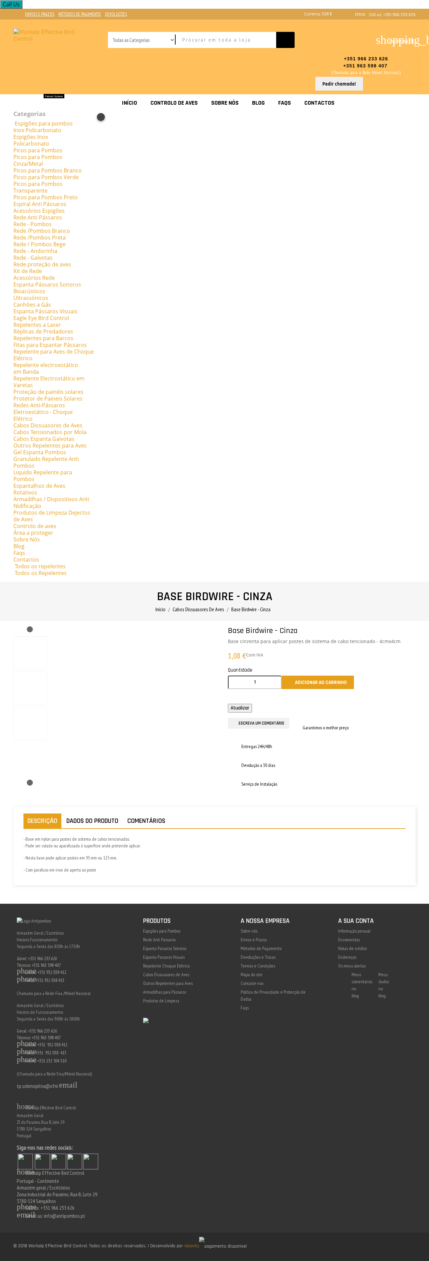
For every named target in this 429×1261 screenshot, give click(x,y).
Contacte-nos (252, 983)
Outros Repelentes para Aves (168, 983)
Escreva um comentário (261, 723)
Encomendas (349, 940)
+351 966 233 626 (366, 58)
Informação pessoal (354, 931)
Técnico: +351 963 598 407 (39, 965)
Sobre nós (249, 931)
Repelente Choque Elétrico (166, 966)
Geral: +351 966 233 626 (37, 958)
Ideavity (191, 1246)
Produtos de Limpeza (161, 1001)
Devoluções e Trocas (258, 957)
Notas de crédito (352, 948)
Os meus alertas (352, 966)
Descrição (42, 821)
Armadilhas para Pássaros (164, 992)
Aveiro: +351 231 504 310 (41, 1061)
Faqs (245, 1008)
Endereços (347, 957)
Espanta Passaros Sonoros (164, 948)
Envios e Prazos (254, 940)
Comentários (146, 821)
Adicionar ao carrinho (318, 682)
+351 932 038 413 (50, 1053)
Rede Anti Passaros (159, 940)
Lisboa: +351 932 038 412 (41, 972)
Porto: (26, 1053)
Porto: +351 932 (33, 980)
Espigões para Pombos (161, 931)
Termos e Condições (258, 966)
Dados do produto (92, 821)
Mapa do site (251, 974)
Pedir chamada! (339, 84)
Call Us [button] (11, 4)
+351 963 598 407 (366, 65)
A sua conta (356, 920)
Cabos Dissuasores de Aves (166, 974)
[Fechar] (101, 117)
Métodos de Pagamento (261, 948)
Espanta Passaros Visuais (164, 957)
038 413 (57, 980)
